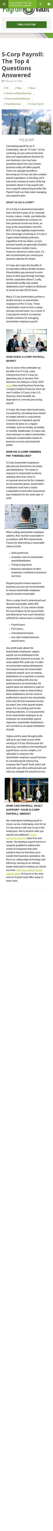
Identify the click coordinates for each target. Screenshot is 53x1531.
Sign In (49, 4)
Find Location (26, 24)
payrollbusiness (13, 104)
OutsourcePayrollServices (18, 98)
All (7, 88)
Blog (19, 88)
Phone (41, 4)
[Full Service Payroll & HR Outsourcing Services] (26, 9)
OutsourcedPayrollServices (18, 93)
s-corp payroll (36, 104)
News (32, 88)
